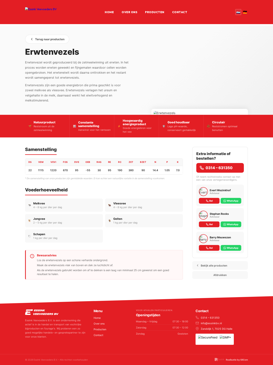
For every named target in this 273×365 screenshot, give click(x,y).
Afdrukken (220, 275)
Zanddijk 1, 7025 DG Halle (216, 328)
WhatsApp (232, 200)
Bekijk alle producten (214, 265)
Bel (211, 200)
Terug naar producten (49, 39)
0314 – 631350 (219, 168)
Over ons (129, 12)
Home (109, 12)
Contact (179, 12)
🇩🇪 (245, 12)
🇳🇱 (238, 12)
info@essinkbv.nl (211, 323)
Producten (154, 12)
